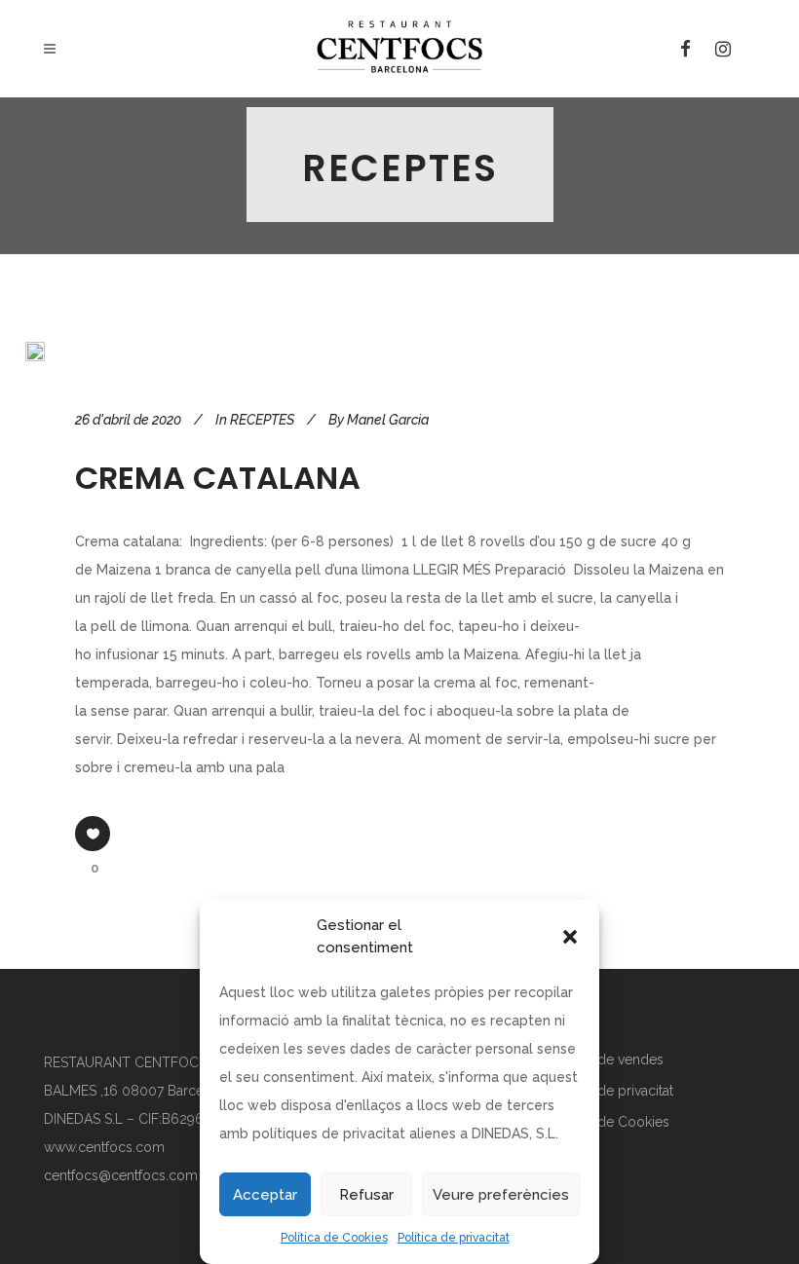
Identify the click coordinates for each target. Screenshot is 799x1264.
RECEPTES (262, 420)
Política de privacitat (454, 1238)
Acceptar (265, 1195)
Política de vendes (606, 1059)
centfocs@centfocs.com (121, 1175)
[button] (570, 937)
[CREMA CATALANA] (35, 351)
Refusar (366, 1195)
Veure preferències (501, 1195)
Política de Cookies (334, 1238)
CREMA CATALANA (218, 478)
